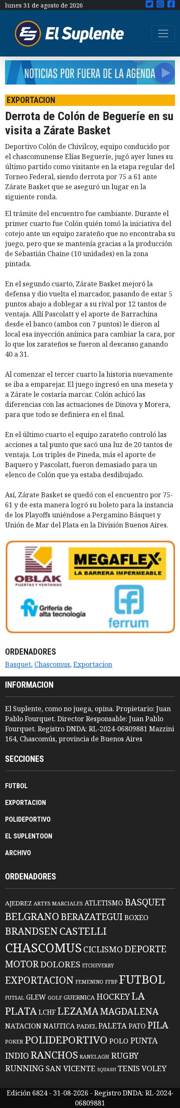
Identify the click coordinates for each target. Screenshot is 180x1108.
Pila (157, 1025)
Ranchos (54, 1055)
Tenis (129, 1068)
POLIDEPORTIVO (28, 819)
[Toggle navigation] (163, 33)
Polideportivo (66, 1039)
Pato (137, 1026)
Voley (154, 1068)
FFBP (111, 981)
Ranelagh (94, 1056)
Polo (119, 1041)
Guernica (79, 997)
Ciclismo (103, 949)
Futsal (14, 997)
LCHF (47, 1012)
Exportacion (92, 664)
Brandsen (31, 931)
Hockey (113, 996)
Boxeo (136, 917)
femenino (89, 981)
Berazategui (92, 916)
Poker (14, 1041)
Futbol (142, 979)
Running (24, 1068)
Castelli (83, 931)
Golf (55, 997)
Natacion (23, 1026)
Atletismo (104, 902)
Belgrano (32, 916)
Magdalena (129, 1011)
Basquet (18, 664)
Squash (106, 1069)
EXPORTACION (25, 803)
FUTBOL (16, 786)
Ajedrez (18, 903)
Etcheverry (98, 965)
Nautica (59, 1026)
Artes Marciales (58, 903)
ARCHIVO (18, 853)
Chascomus (52, 664)
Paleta (112, 1026)
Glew (36, 997)
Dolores (60, 964)
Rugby (125, 1055)
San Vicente (70, 1068)
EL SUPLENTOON (28, 836)
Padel (87, 1026)
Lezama (77, 1011)
